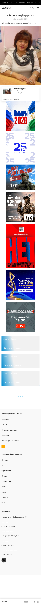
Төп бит (4, 425)
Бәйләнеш (5, 435)
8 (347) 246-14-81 (7, 555)
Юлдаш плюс (6, 481)
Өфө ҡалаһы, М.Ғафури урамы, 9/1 (14, 517)
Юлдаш (30, 2)
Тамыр (3, 487)
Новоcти (5, 2)
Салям (3, 492)
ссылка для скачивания (11, 99)
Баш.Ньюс (5, 419)
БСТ (12, 2)
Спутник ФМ (20, 2)
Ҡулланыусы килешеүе (10, 441)
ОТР (3, 503)
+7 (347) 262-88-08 (8, 526)
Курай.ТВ (4, 497)
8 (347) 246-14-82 (7, 545)
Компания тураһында (9, 430)
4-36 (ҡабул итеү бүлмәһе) (11, 536)
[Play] (34, 602)
